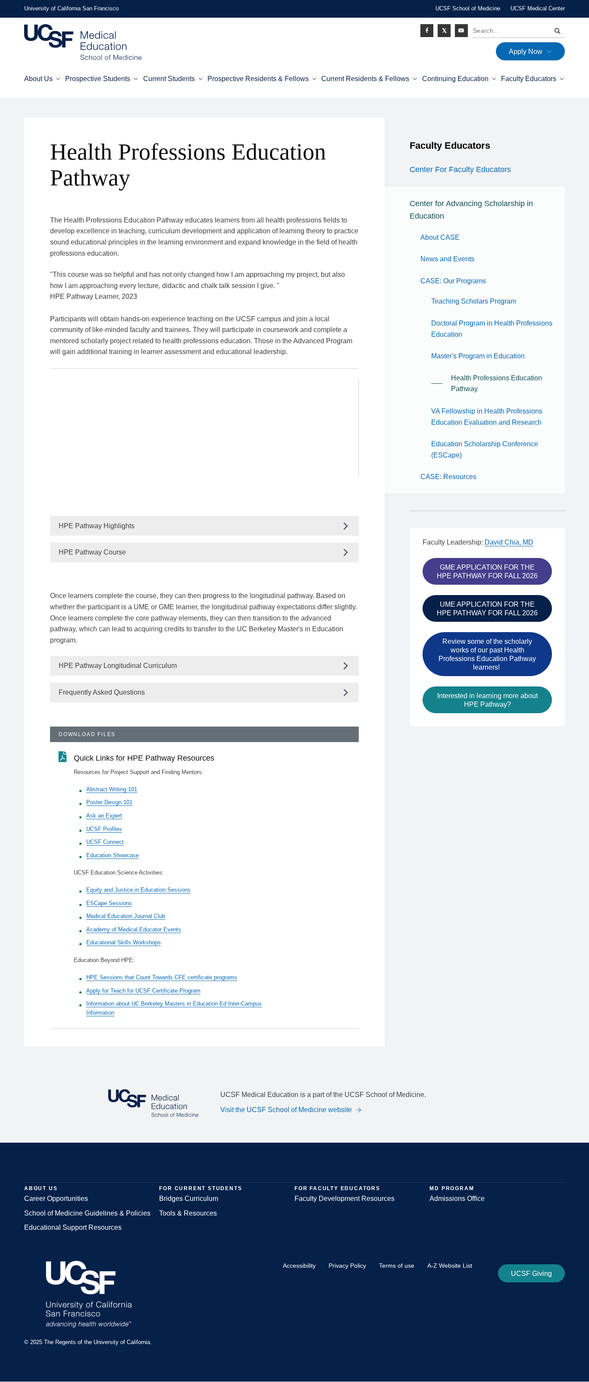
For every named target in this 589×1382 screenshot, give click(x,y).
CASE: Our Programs (453, 281)
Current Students (169, 78)
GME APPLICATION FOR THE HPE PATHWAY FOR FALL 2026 (487, 572)
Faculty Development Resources (344, 1198)
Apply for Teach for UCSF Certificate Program (143, 990)
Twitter (444, 30)
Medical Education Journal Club (125, 916)
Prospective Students (97, 78)
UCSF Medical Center (538, 8)
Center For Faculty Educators (460, 169)
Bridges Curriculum (188, 1198)
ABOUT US (40, 1188)
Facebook (426, 30)
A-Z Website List (449, 1265)
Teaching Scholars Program (473, 301)
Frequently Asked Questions (102, 692)
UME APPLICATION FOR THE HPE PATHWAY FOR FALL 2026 (487, 609)
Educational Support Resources (73, 1227)
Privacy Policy (347, 1265)
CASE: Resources (448, 476)
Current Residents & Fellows (365, 78)
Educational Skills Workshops (123, 942)
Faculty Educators (528, 78)
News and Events (447, 259)
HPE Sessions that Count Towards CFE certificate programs (161, 977)
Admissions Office (457, 1198)
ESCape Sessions (109, 903)
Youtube (461, 30)
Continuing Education (455, 78)
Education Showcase (112, 855)
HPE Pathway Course (92, 552)
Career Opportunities (56, 1198)
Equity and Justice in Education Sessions (138, 890)
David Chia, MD (509, 542)
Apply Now (525, 51)
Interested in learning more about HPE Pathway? (487, 700)
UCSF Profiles (104, 829)
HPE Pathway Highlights (97, 526)
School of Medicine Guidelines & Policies (87, 1213)
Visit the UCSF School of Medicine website (286, 1109)
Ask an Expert (104, 815)
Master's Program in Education (478, 356)
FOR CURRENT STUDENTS (200, 1188)
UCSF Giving (531, 1273)
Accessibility (299, 1265)
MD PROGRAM (451, 1188)
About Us (38, 78)
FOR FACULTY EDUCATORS (337, 1188)
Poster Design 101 (109, 802)
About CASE (440, 237)
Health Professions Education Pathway (496, 383)
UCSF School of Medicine (467, 8)
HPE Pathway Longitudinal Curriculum (118, 665)
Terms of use (396, 1265)
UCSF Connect (105, 842)
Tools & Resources (188, 1213)
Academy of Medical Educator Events (133, 929)
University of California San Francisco (71, 8)
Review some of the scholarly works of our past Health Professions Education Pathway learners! (487, 654)
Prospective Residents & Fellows (258, 78)
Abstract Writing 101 (111, 789)
